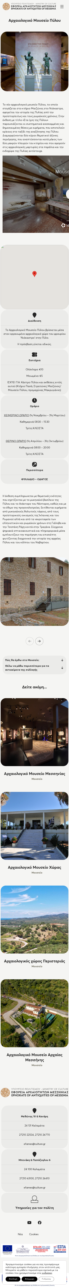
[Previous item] (30, 641)
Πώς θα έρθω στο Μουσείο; (22, 660)
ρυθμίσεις (47, 1273)
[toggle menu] (62, 6)
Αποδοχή (13, 1279)
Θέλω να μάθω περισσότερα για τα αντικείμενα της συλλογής (27, 668)
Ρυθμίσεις (46, 1279)
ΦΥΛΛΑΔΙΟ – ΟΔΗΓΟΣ (34, 479)
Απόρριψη (29, 1279)
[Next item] (39, 641)
